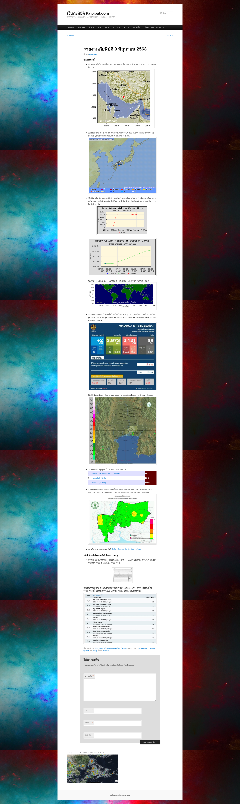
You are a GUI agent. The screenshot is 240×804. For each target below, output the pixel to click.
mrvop (95, 650)
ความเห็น (89, 676)
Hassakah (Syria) (99, 478)
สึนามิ (107, 27)
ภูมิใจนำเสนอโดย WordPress (120, 795)
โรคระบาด (124, 648)
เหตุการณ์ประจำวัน (105, 648)
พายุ (99, 27)
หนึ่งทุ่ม (139, 549)
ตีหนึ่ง (114, 549)
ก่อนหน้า (70, 35)
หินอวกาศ (116, 27)
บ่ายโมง (131, 549)
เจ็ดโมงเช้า (122, 549)
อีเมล (89, 723)
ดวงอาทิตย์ (81, 27)
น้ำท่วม (91, 27)
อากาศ (126, 27)
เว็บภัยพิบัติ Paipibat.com (88, 13)
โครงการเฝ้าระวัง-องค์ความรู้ (155, 27)
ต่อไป (170, 35)
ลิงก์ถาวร (106, 650)
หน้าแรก (71, 27)
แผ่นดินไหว (137, 27)
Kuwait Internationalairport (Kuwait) (106, 473)
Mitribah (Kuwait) (99, 482)
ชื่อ (89, 710)
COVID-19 (151, 648)
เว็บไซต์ (88, 735)
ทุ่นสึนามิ (86, 650)
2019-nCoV (143, 648)
